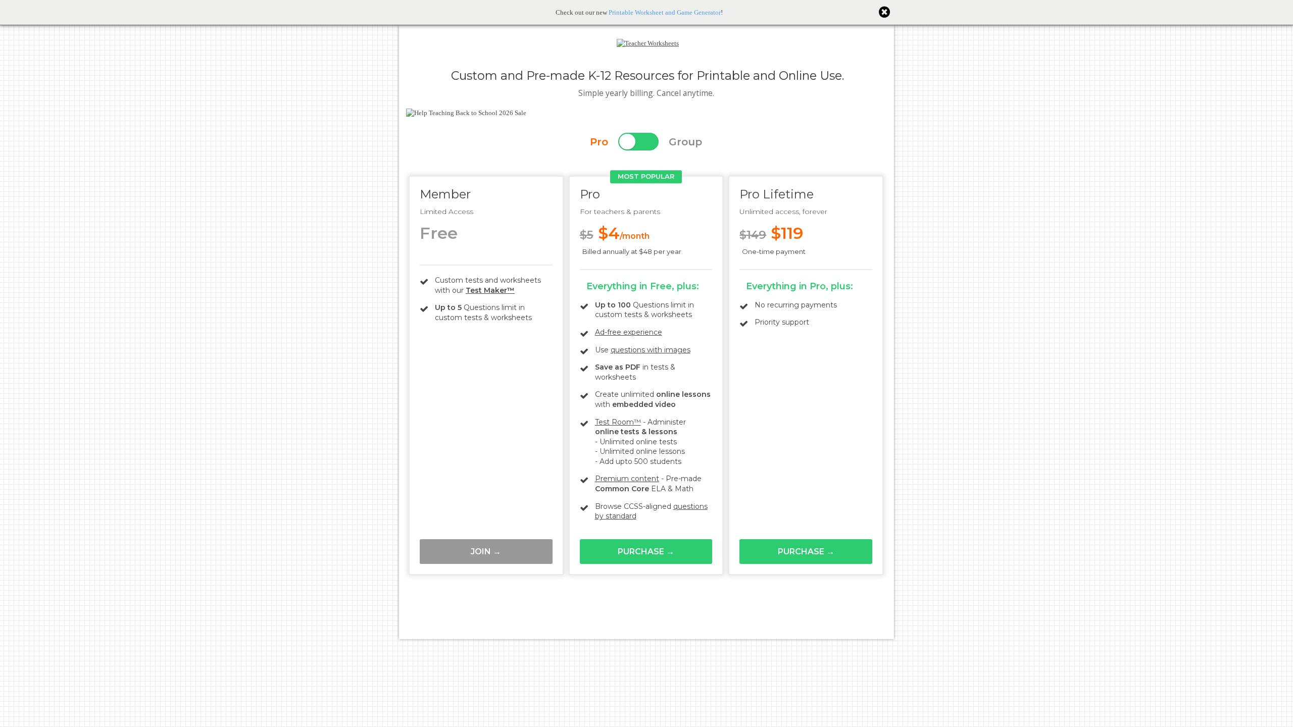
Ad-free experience (628, 332)
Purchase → (646, 551)
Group (685, 142)
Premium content (627, 478)
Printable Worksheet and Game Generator (665, 12)
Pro (599, 142)
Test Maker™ (490, 290)
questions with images (650, 349)
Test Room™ (618, 422)
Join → (486, 551)
